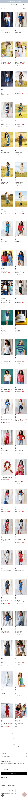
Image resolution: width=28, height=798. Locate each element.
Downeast (6, 793)
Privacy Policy (3, 785)
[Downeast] (14, 4)
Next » (15, 734)
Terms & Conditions (11, 785)
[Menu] (1, 4)
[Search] (4, 4)
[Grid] (24, 8)
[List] (26, 8)
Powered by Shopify (12, 793)
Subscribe (14, 773)
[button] (2, 795)
